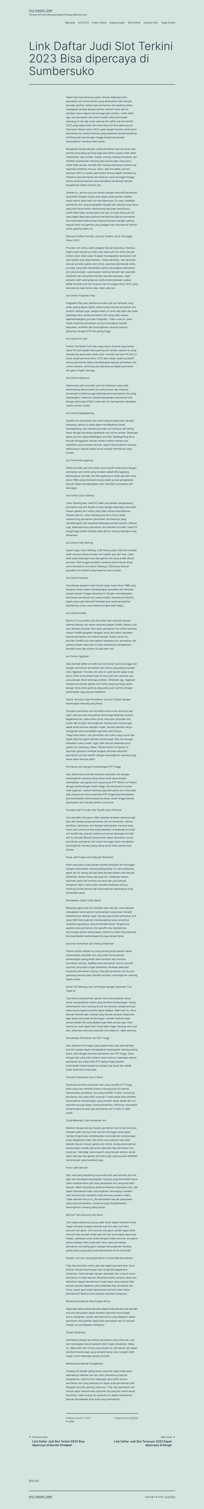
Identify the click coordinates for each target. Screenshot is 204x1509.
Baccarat (70, 22)
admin (71, 1421)
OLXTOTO (83, 22)
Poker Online (99, 22)
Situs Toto (34, 1480)
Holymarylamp (40, 11)
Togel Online (168, 22)
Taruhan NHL (150, 22)
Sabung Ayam (117, 22)
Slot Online (134, 22)
